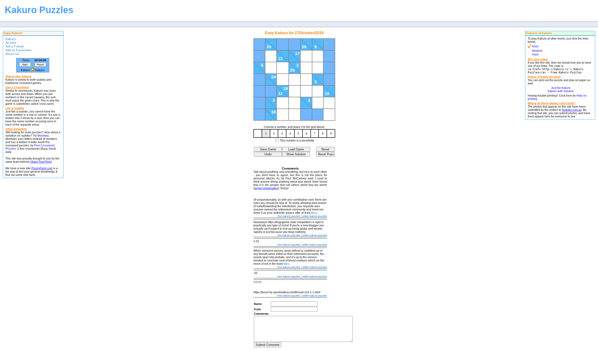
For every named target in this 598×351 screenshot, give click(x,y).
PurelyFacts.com (42, 168)
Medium (537, 50)
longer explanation (266, 188)
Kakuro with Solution (561, 91)
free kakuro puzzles (289, 216)
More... (315, 212)
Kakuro (10, 39)
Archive (10, 42)
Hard (535, 54)
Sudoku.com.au (572, 110)
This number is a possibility (297, 140)
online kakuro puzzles (314, 216)
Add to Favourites (18, 50)
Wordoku (43, 135)
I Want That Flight (41, 161)
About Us (12, 54)
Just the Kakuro (561, 88)
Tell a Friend (14, 46)
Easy (535, 46)
